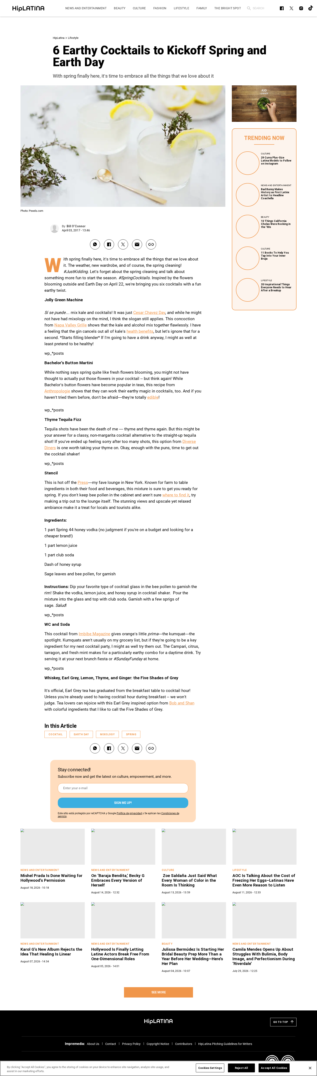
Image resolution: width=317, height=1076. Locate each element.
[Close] (310, 1068)
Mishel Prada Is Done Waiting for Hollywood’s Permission (51, 878)
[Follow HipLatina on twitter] (291, 8)
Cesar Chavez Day (149, 312)
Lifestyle (73, 37)
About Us (93, 1044)
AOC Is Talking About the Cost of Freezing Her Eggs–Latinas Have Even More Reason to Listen (263, 880)
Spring (131, 734)
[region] (158, 1068)
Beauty (265, 217)
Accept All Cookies (274, 1068)
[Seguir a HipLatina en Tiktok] (311, 8)
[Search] (249, 8)
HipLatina (58, 37)
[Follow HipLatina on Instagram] (301, 8)
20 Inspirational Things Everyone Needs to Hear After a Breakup (276, 287)
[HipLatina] (28, 8)
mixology (107, 734)
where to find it (175, 495)
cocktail (56, 734)
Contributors (183, 1044)
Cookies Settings (210, 1068)
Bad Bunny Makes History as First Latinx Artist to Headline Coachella (275, 194)
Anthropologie (57, 391)
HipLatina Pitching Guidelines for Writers (225, 1044)
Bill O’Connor (76, 226)
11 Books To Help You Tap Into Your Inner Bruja (275, 255)
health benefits (140, 331)
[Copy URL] (151, 244)
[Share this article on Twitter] (123, 244)
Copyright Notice (158, 1044)
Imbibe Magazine (94, 633)
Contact (110, 1044)
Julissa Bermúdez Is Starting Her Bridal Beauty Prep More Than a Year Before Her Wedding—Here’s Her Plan (193, 956)
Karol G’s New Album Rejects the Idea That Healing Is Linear (51, 952)
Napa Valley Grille (70, 325)
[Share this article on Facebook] (109, 244)
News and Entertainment (276, 185)
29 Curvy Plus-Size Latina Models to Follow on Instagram (276, 160)
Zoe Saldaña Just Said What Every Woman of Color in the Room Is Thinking (189, 880)
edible (152, 397)
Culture (265, 153)
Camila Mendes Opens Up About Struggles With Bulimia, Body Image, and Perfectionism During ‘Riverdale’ (263, 956)
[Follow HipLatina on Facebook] (282, 8)
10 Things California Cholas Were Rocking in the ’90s (275, 224)
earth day (81, 734)
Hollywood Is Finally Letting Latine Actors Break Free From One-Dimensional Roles (120, 954)
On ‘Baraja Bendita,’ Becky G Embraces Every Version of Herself (117, 880)
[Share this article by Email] (137, 244)
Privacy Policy (131, 1044)
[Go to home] (158, 1021)
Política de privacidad (129, 813)
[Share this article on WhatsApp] (95, 244)
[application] (264, 103)
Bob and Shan (181, 703)
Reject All (241, 1068)
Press (83, 482)
